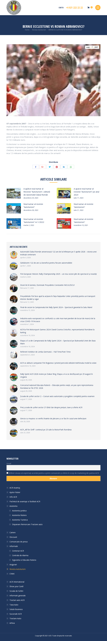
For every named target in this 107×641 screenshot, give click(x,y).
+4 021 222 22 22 (74, 7)
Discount (13, 537)
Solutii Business (16, 609)
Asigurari (13, 564)
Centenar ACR (18, 551)
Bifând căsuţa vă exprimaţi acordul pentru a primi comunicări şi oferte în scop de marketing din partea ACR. (53, 473)
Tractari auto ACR (17, 600)
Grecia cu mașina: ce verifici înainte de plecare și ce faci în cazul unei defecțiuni (53, 418)
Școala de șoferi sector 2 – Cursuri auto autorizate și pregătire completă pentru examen (57, 396)
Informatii (14, 546)
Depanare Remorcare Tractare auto (27, 524)
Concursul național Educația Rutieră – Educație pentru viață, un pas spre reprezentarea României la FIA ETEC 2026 (56, 386)
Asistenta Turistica (20, 520)
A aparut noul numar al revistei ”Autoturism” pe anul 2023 (86, 191)
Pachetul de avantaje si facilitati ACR (25, 501)
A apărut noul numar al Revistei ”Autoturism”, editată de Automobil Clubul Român (36, 191)
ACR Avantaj (15, 487)
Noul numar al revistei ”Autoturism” (33, 205)
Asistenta (13, 506)
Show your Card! (16, 586)
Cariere (13, 532)
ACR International (17, 582)
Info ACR (13, 497)
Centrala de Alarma (20, 555)
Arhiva (12, 623)
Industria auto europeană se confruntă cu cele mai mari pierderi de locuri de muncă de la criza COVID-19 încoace (57, 320)
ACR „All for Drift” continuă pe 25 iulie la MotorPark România (46, 429)
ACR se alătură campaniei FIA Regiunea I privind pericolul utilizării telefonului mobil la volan (58, 363)
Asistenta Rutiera (19, 515)
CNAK (12, 573)
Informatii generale (18, 595)
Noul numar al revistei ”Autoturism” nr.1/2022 (33, 220)
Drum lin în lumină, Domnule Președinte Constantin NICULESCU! (47, 285)
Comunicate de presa (19, 541)
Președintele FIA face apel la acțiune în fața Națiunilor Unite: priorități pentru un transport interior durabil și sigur (57, 297)
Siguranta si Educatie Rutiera (24, 560)
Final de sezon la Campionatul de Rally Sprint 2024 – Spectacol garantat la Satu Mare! (56, 307)
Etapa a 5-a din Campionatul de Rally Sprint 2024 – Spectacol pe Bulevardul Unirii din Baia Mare (58, 342)
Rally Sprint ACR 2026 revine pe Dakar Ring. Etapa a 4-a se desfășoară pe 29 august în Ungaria (56, 375)
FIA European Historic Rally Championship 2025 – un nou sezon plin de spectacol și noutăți (58, 274)
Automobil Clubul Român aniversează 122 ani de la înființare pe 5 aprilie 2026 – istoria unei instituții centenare (58, 253)
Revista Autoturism (39, 30)
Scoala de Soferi (16, 591)
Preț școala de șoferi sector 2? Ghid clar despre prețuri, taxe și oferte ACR (51, 407)
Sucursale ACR (16, 614)
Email (9, 463)
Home (27, 30)
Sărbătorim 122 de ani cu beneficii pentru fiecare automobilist (46, 263)
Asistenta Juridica (19, 510)
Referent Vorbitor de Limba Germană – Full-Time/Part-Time (45, 352)
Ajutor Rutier (15, 492)
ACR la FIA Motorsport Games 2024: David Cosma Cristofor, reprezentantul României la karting (57, 331)
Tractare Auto (15, 618)
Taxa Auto (14, 604)
